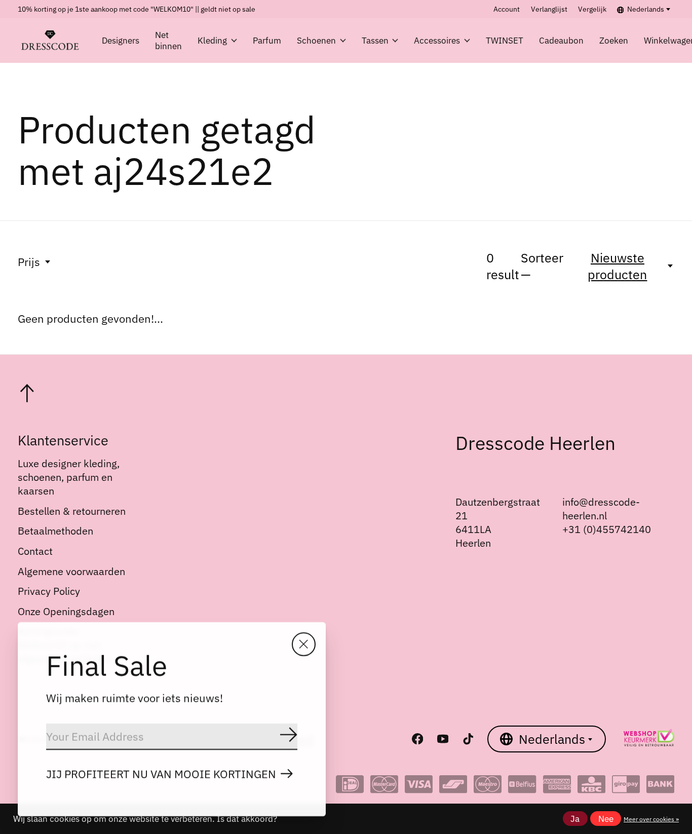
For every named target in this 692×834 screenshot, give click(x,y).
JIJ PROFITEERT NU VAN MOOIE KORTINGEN (161, 774)
